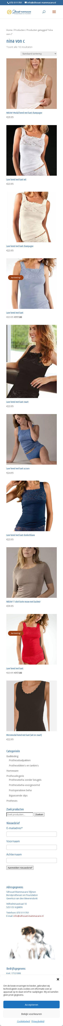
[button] (58, 979)
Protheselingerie (15, 776)
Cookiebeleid (23, 1021)
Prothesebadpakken (20, 760)
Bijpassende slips (18, 795)
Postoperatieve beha (20, 790)
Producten (19, 30)
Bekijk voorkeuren (31, 1014)
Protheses (11, 800)
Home (9, 30)
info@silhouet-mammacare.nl (28, 915)
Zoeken (39, 814)
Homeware (12, 770)
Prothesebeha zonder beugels (25, 779)
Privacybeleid (38, 1021)
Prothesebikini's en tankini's (24, 765)
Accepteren (31, 1004)
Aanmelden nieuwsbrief (20, 867)
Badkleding (12, 756)
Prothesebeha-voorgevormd (24, 785)
